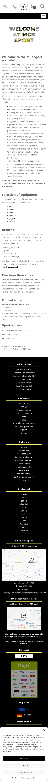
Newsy (24, 447)
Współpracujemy (24, 454)
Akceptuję (24, 758)
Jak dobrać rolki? (24, 389)
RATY (24, 656)
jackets (12, 221)
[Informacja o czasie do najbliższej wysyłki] (5, 6)
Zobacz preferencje (24, 772)
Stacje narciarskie (24, 467)
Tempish (24, 524)
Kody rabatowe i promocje (24, 423)
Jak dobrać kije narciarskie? (24, 376)
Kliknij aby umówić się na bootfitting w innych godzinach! (24, 592)
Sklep (24, 420)
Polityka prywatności (28, 778)
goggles (12, 218)
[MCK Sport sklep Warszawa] (24, 565)
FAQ (24, 416)
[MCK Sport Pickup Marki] (24, 618)
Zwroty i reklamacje (24, 413)
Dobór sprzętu (24, 364)
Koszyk (24, 406)
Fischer (24, 494)
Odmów (24, 765)
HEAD (24, 497)
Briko (24, 520)
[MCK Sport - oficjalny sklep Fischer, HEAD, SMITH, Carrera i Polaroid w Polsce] (24, 6)
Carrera (24, 511)
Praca (24, 480)
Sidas (24, 527)
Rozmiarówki (24, 450)
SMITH (24, 501)
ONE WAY (24, 530)
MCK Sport (6, 349)
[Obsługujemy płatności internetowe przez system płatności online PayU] (24, 679)
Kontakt (14, 7)
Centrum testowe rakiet (24, 477)
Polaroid (24, 517)
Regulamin (15, 778)
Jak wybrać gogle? (24, 382)
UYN (24, 507)
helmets (12, 215)
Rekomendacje (24, 463)
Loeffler (24, 514)
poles (11, 212)
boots (11, 209)
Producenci (24, 489)
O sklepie (24, 442)
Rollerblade (24, 504)
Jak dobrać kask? (24, 379)
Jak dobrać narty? (24, 369)
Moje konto (24, 403)
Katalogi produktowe (24, 457)
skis (10, 206)
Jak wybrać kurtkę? (24, 386)
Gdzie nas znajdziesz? (24, 460)
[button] (44, 730)
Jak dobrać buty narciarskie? (24, 373)
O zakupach (24, 398)
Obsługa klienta (24, 410)
